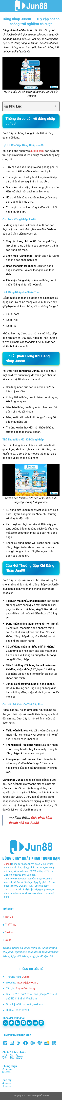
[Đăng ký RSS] (17, 1023)
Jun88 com (37, 150)
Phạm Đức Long (25, 988)
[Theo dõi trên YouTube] (29, 1023)
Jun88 (7, 864)
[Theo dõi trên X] (5, 1023)
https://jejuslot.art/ (28, 982)
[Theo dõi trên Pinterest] (11, 1023)
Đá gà (7, 940)
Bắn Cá (9, 916)
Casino (9, 932)
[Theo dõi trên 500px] (35, 1023)
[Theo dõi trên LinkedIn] (23, 1023)
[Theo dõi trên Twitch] (41, 1023)
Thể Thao (10, 924)
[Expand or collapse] (55, 106)
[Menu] (4, 6)
